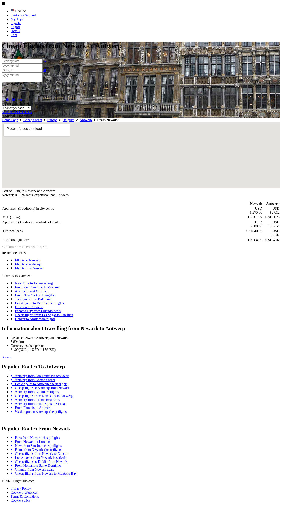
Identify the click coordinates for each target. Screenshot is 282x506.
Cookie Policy (20, 500)
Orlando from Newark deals (33, 469)
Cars (14, 35)
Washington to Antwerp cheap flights (39, 412)
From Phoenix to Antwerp (31, 408)
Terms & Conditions (25, 496)
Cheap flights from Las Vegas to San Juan (44, 315)
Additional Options (16, 116)
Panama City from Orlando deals (38, 311)
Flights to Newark (27, 260)
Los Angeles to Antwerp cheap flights (39, 384)
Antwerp (86, 120)
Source (6, 357)
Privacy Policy (21, 488)
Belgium (68, 120)
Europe (52, 120)
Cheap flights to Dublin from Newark (39, 461)
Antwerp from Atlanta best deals (36, 400)
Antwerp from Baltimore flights (35, 392)
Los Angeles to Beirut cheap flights (39, 303)
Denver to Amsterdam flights (35, 319)
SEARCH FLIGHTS (17, 112)
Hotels (15, 31)
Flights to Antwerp (28, 264)
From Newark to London (31, 442)
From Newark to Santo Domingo (36, 465)
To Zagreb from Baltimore (33, 299)
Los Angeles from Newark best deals (39, 457)
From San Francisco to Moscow (37, 287)
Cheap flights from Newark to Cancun (40, 453)
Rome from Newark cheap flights (36, 449)
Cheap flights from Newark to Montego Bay (44, 473)
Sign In (16, 23)
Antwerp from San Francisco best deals (40, 376)
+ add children (12, 100)
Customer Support (23, 15)
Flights (15, 27)
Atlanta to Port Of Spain (31, 291)
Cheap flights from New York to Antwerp (42, 396)
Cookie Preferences (24, 492)
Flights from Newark (29, 268)
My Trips (17, 19)
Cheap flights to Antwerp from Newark (41, 388)
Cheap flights (32, 120)
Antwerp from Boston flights (33, 380)
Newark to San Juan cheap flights (37, 446)
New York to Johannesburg (34, 283)
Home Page (10, 120)
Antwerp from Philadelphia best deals (39, 404)
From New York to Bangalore (35, 295)
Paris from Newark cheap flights (36, 438)
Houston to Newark (29, 307)
